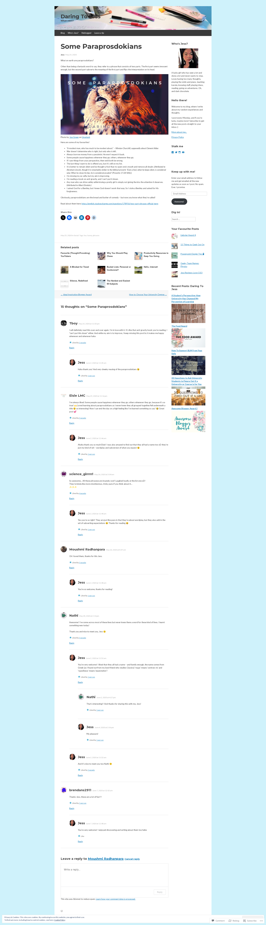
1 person (91, 376)
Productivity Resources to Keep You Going (156, 254)
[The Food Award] (188, 346)
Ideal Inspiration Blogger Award (76, 294)
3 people (82, 418)
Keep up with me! (183, 171)
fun (85, 235)
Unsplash (86, 137)
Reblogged (86, 33)
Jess (62, 55)
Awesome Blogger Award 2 (184, 408)
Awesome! (179, 201)
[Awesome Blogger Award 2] (188, 431)
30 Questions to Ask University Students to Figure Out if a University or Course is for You (186, 381)
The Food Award (179, 326)
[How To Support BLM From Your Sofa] (188, 374)
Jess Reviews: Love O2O (192, 272)
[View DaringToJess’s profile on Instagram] (179, 152)
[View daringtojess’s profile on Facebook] (172, 152)
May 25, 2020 (71, 55)
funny (89, 235)
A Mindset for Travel (79, 266)
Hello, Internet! (151, 266)
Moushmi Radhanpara (106, 859)
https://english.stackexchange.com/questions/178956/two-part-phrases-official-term (120, 203)
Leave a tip (99, 33)
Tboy (73, 323)
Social (76, 235)
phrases (96, 235)
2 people (82, 342)
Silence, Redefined (79, 280)
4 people (82, 493)
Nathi (73, 615)
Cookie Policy (59, 920)
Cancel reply (132, 858)
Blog (63, 33)
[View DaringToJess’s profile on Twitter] (176, 152)
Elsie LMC (77, 395)
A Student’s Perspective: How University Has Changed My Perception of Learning (185, 298)
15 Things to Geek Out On (192, 244)
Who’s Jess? (73, 33)
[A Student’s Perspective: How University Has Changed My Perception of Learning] (188, 322)
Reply (71, 348)
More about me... (179, 132)
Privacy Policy (177, 137)
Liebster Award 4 (188, 235)
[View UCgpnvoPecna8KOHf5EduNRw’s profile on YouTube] (183, 152)
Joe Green (74, 137)
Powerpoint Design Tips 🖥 (192, 254)
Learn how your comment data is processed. (115, 899)
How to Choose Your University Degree (148, 294)
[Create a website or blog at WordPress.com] (62, 911)
